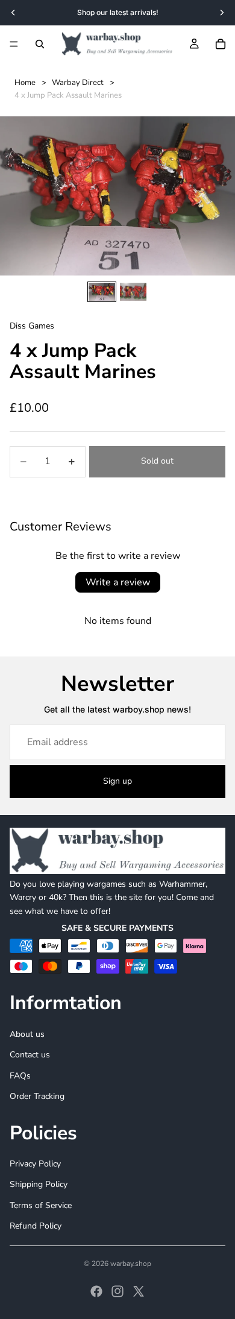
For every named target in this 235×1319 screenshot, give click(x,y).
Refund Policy (35, 1226)
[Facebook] (96, 1291)
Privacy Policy (35, 1163)
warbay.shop (130, 1263)
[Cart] (220, 44)
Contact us (30, 1054)
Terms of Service (41, 1204)
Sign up (117, 781)
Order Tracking (37, 1096)
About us (27, 1034)
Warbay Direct (78, 82)
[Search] (40, 44)
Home (25, 82)
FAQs (20, 1075)
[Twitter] (138, 1291)
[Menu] (14, 44)
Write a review (118, 582)
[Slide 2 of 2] (133, 292)
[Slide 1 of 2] (102, 292)
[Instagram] (117, 1291)
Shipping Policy (38, 1184)
